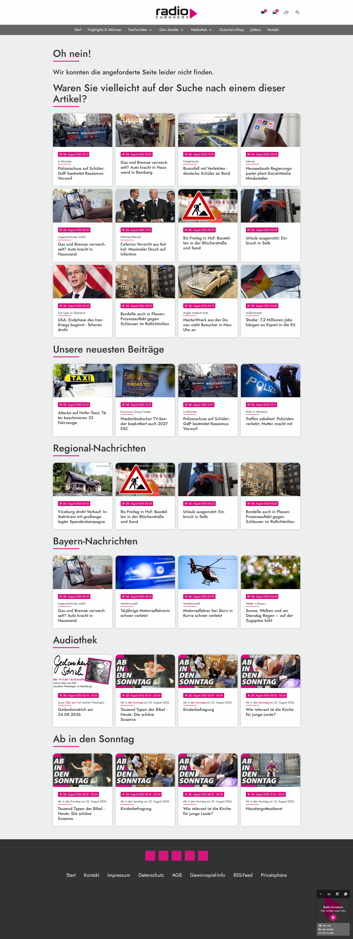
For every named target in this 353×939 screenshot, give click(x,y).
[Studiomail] (82, 12)
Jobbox (255, 29)
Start (77, 29)
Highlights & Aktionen (105, 29)
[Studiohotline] (90, 12)
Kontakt (273, 29)
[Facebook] (65, 12)
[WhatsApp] (57, 12)
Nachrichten (137, 29)
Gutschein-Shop (231, 29)
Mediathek (199, 29)
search (297, 12)
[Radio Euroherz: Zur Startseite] (176, 12)
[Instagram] (73, 12)
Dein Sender (169, 29)
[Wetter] (286, 12)
